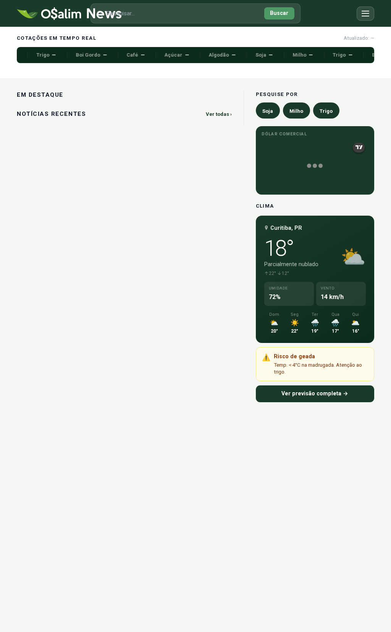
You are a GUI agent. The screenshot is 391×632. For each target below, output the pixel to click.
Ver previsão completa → (314, 393)
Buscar (279, 13)
